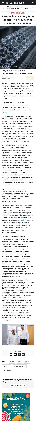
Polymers (5, 112)
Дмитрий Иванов (23, 220)
